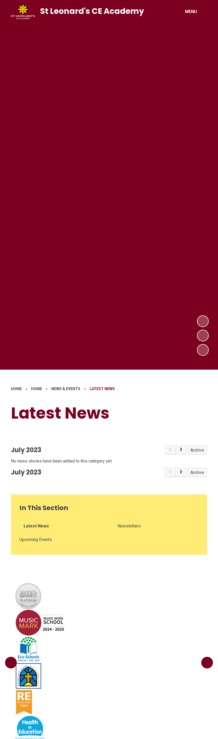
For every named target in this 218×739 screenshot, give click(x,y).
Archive (197, 450)
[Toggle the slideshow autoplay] (203, 350)
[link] (170, 450)
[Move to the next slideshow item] (203, 321)
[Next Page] (181, 450)
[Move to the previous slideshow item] (203, 335)
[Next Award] (207, 662)
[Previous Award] (11, 662)
